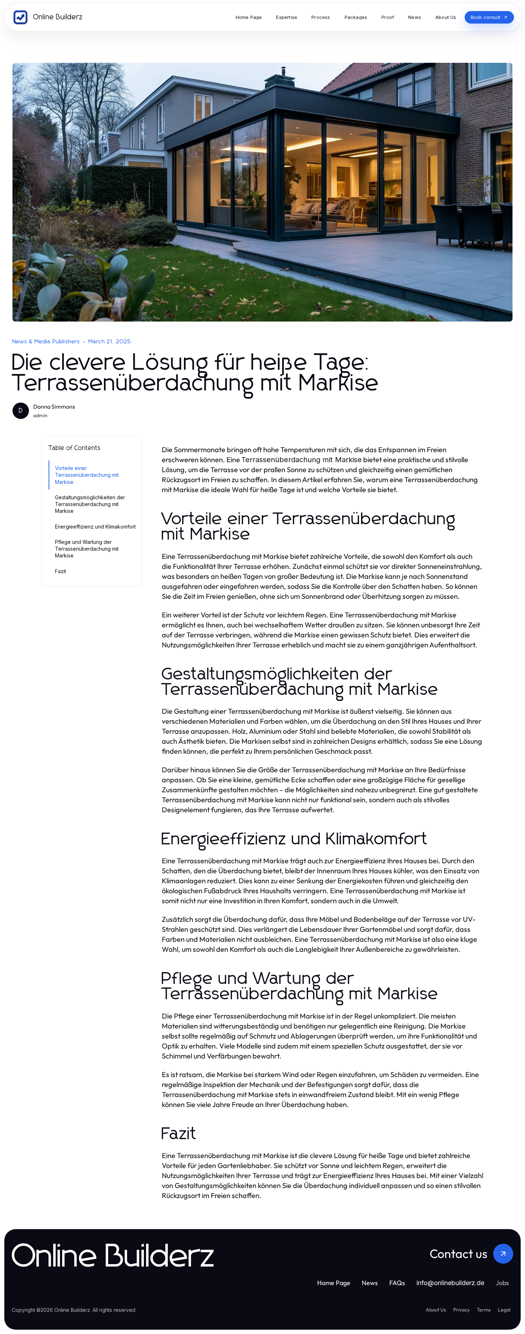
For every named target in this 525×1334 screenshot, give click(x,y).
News (370, 1283)
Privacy (461, 1310)
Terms (484, 1310)
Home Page (333, 1283)
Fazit (60, 571)
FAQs (397, 1283)
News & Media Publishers (46, 341)
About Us (436, 1310)
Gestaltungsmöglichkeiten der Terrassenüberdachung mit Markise (90, 504)
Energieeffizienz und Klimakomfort (95, 527)
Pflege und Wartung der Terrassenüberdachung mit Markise (87, 549)
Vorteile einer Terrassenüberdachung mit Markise (87, 475)
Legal (504, 1310)
